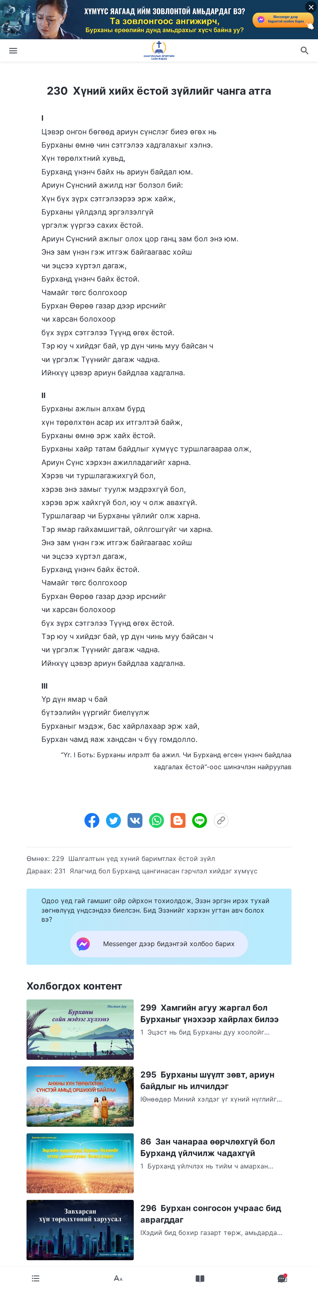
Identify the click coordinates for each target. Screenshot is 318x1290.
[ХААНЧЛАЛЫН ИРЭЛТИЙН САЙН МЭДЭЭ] (159, 50)
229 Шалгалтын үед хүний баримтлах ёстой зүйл (133, 858)
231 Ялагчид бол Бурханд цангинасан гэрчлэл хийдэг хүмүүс (156, 871)
